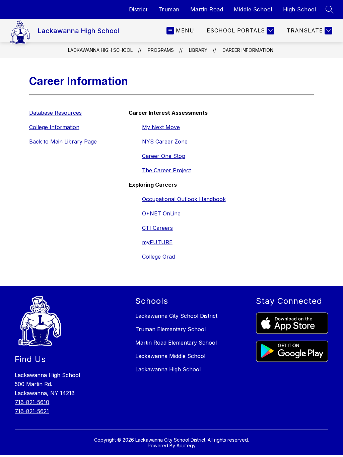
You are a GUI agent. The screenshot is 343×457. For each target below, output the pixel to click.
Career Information (247, 50)
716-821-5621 (32, 411)
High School (300, 9)
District (138, 9)
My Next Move (161, 127)
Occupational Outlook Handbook (184, 199)
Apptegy (186, 445)
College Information (54, 127)
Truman (169, 9)
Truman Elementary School (170, 329)
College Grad (158, 256)
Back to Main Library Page (63, 141)
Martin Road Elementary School (176, 342)
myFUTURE (157, 242)
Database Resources (55, 112)
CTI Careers (157, 227)
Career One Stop (163, 156)
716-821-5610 (32, 402)
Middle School (253, 9)
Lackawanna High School (100, 50)
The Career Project (166, 170)
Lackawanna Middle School (170, 356)
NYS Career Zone (165, 141)
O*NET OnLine (161, 213)
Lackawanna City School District (176, 315)
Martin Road (206, 9)
